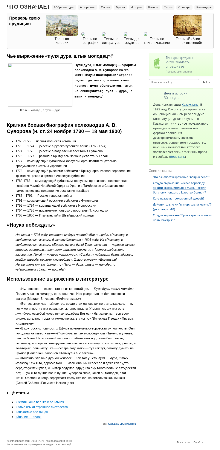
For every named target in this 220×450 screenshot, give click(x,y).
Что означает (28, 6)
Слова (105, 7)
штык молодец (128, 423)
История (136, 7)
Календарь (204, 7)
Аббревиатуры (64, 7)
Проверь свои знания (180, 64)
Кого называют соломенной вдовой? (179, 198)
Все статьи (183, 442)
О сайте (198, 442)
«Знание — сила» (28, 417)
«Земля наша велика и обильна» (39, 402)
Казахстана (190, 104)
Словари (184, 7)
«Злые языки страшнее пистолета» (41, 407)
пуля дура (113, 423)
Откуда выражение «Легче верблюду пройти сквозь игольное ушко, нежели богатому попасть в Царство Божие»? (179, 187)
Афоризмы (87, 7)
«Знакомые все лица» (31, 412)
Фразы (120, 7)
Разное (153, 7)
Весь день (177, 157)
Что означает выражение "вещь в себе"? (181, 177)
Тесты (168, 7)
